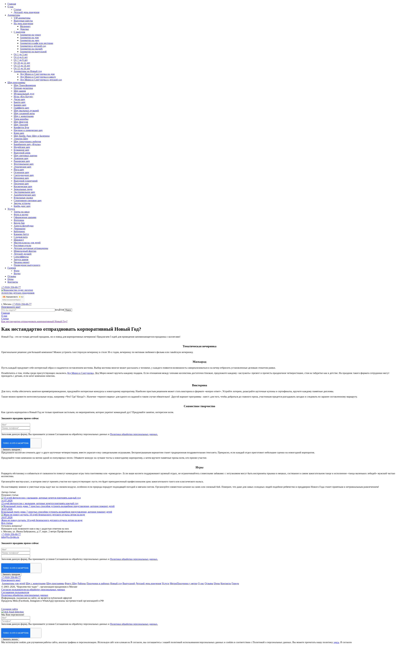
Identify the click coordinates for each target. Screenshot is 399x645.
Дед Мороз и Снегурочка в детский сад (41, 79)
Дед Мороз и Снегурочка (80, 373)
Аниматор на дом (29, 37)
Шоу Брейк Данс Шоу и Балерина (32, 136)
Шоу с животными (24, 116)
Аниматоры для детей (13, 583)
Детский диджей (22, 254)
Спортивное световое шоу (28, 200)
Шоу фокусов (21, 121)
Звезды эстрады (22, 203)
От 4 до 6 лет (21, 57)
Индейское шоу (22, 147)
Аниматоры (13, 15)
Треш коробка (21, 119)
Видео (17, 273)
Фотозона (19, 220)
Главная (11, 3)
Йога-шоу (19, 169)
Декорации (19, 228)
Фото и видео (21, 214)
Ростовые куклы (22, 245)
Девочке (24, 29)
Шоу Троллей (21, 124)
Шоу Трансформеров (25, 85)
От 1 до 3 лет (21, 54)
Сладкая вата (21, 237)
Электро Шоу (21, 138)
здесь (336, 642)
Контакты (12, 282)
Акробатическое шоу (25, 195)
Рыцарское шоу (22, 161)
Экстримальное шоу (24, 192)
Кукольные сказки (23, 197)
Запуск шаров (21, 259)
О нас (10, 6)
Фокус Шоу (71, 583)
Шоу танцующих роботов (27, 141)
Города (235, 583)
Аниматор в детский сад (33, 46)
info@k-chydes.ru (10, 537)
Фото (16, 270)
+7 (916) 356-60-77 (11, 287)
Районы (82, 583)
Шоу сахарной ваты (24, 113)
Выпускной (129, 583)
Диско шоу (19, 99)
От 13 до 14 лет (22, 65)
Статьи (17, 9)
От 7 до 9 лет (21, 60)
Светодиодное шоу (24, 175)
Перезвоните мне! (10, 307)
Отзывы (11, 276)
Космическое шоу (23, 186)
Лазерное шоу (21, 158)
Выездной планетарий (26, 180)
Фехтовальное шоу (24, 164)
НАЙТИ (59, 310)
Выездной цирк (22, 152)
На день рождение (23, 23)
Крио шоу (19, 133)
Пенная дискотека (23, 88)
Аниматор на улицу (30, 34)
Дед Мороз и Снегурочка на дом (37, 74)
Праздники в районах (98, 583)
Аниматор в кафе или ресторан (36, 43)
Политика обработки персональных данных (24, 595)
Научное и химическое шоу (28, 130)
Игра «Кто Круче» (23, 96)
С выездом (19, 32)
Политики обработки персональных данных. (134, 434)
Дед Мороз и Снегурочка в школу (38, 77)
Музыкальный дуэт (24, 93)
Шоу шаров (20, 91)
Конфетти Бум (21, 127)
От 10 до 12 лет (22, 62)
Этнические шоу (22, 166)
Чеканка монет (21, 262)
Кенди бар (19, 223)
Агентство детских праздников (17, 293)
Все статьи (7, 523)
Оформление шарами (25, 217)
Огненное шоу (21, 172)
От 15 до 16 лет (22, 68)
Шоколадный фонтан (25, 251)
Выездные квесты (23, 20)
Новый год (116, 583)
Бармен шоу (20, 105)
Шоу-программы (16, 82)
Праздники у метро (187, 583)
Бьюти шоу (19, 102)
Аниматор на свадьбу (31, 48)
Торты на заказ (21, 211)
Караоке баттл (21, 234)
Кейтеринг (19, 231)
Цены (10, 279)
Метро (173, 583)
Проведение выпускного (27, 265)
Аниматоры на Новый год (28, 71)
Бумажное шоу (21, 150)
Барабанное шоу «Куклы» (27, 144)
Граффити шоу (21, 107)
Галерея (11, 268)
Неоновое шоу (21, 178)
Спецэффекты (21, 256)
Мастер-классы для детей (27, 242)
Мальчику (25, 26)
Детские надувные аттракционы (31, 248)
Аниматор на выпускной (33, 51)
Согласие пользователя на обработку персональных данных (33, 589)
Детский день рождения (26, 12)
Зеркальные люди (23, 189)
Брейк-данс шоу (22, 206)
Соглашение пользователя (15, 592)
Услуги (11, 209)
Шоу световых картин (25, 155)
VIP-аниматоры (22, 18)
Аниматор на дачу (29, 40)
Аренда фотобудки (24, 225)
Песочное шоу (21, 183)
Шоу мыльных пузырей (26, 110)
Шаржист (19, 239)
